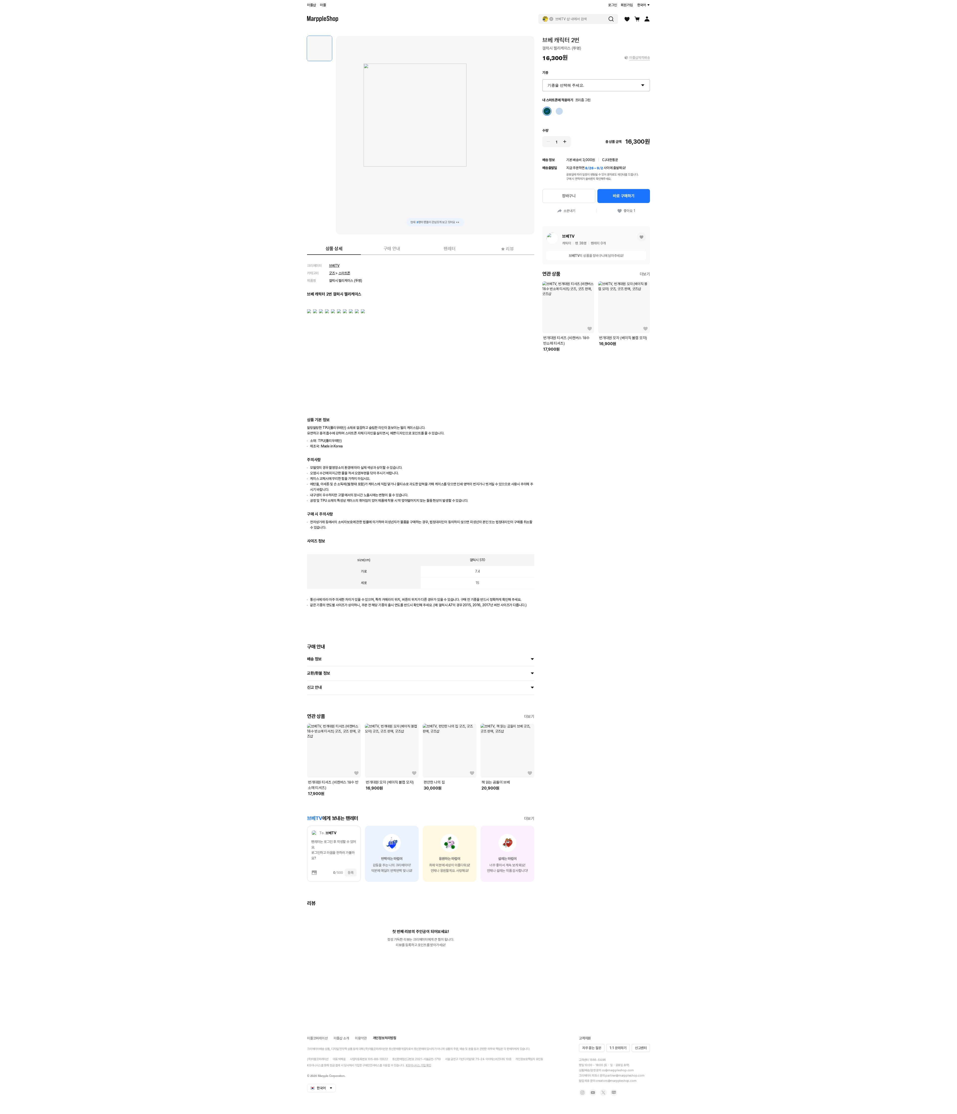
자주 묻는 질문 (591, 1048)
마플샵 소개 (341, 1038)
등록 (351, 873)
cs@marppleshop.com (618, 1070)
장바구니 (569, 196)
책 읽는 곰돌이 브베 (495, 782)
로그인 (612, 5)
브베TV (334, 266)
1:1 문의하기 (618, 1048)
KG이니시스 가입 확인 (418, 1065)
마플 (323, 5)
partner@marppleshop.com (624, 1075)
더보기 (529, 716)
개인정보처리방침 (384, 1038)
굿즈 (332, 273)
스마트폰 (344, 273)
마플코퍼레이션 (317, 1038)
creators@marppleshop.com (616, 1081)
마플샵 (311, 5)
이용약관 (361, 1038)
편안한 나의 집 (434, 782)
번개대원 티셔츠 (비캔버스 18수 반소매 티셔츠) (333, 785)
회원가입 (627, 5)
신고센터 (641, 1048)
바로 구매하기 (624, 196)
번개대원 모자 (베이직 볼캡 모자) (390, 782)
